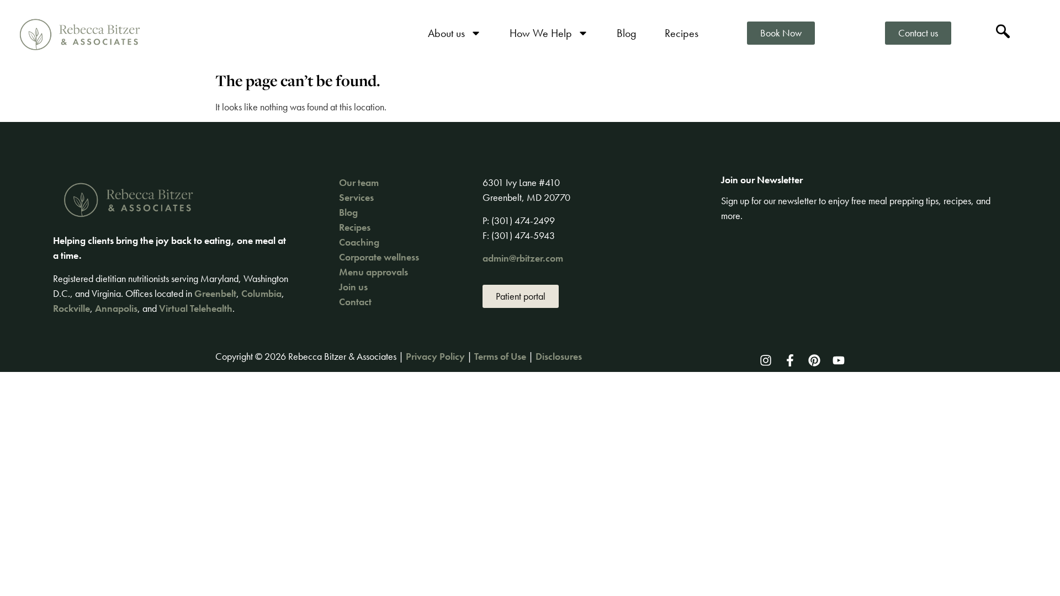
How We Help (541, 33)
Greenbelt (215, 293)
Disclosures (559, 356)
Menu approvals (373, 271)
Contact (355, 301)
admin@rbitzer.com (523, 258)
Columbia (261, 293)
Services (356, 197)
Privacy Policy (435, 356)
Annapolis (116, 308)
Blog (627, 33)
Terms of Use (500, 356)
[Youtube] (839, 360)
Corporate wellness (379, 257)
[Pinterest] (814, 360)
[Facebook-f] (790, 360)
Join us (353, 286)
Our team (359, 182)
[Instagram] (766, 360)
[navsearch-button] (1003, 33)
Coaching (359, 242)
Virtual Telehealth (195, 308)
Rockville (71, 308)
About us (446, 33)
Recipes (681, 33)
